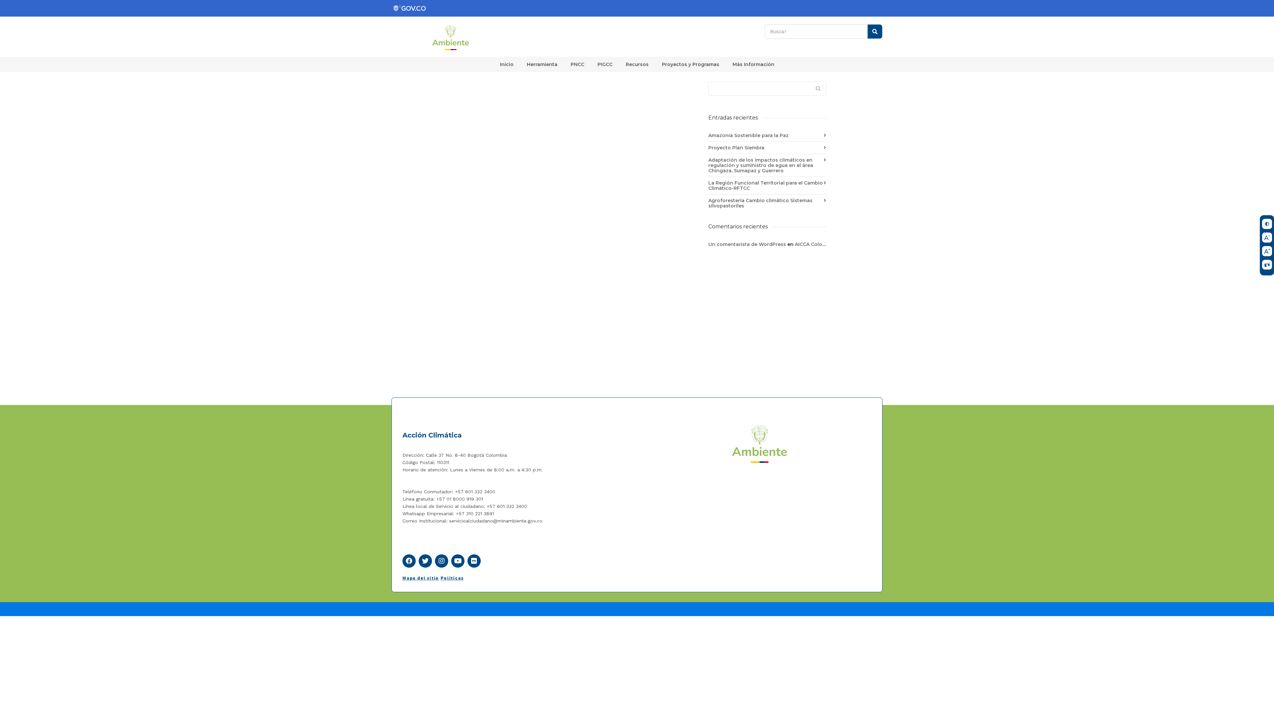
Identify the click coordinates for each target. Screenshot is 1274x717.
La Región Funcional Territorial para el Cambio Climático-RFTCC (765, 185)
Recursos (637, 64)
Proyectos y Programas (690, 64)
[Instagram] (441, 561)
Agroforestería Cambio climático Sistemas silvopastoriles (760, 203)
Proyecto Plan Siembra (736, 148)
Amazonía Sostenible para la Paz (748, 135)
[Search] (875, 32)
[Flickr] (474, 561)
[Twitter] (425, 561)
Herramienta (542, 64)
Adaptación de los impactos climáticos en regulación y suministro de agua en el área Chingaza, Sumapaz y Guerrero (760, 165)
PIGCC (605, 64)
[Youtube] (457, 561)
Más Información (753, 64)
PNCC (577, 64)
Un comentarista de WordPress (747, 244)
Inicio (507, 64)
